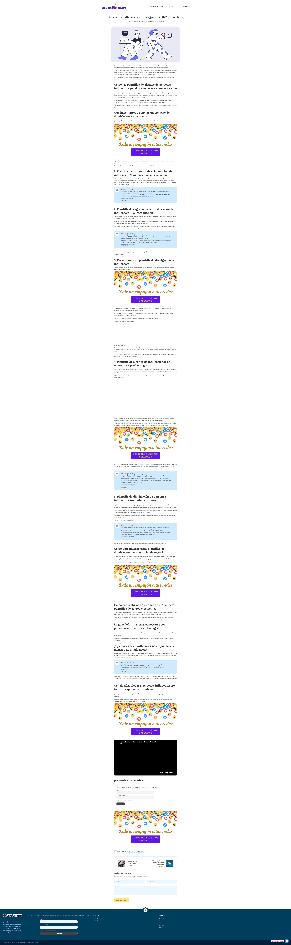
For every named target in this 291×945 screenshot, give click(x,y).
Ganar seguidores (153, 6)
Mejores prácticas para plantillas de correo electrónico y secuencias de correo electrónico (143, 543)
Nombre (118, 790)
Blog (178, 6)
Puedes (116, 308)
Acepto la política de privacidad (125, 800)
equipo (125, 252)
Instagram (161, 918)
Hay (115, 120)
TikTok (160, 920)
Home (128, 21)
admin (118, 851)
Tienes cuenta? (186, 6)
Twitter (161, 927)
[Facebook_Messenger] (287, 941)
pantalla (148, 72)
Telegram (161, 930)
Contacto (171, 6)
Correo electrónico (120, 795)
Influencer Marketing (136, 851)
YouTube (161, 923)
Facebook (161, 925)
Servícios (162, 6)
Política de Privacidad (98, 920)
